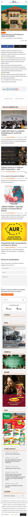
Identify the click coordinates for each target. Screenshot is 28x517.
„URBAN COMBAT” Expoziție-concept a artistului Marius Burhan (12, 209)
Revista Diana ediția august (12, 454)
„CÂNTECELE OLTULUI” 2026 (12, 468)
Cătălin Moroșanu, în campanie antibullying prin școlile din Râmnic (12, 133)
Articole (3, 32)
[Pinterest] (17, 89)
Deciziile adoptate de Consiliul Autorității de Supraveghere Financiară (13, 461)
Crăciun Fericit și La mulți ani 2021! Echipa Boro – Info (12, 168)
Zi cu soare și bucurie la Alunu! (12, 176)
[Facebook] (7, 89)
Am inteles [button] (23, 514)
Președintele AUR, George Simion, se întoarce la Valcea (14, 244)
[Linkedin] (14, 89)
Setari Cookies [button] (14, 514)
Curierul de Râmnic (18, 38)
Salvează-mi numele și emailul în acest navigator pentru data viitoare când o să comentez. (13, 290)
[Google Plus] (12, 89)
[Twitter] (10, 89)
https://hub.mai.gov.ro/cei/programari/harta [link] (11, 65)
